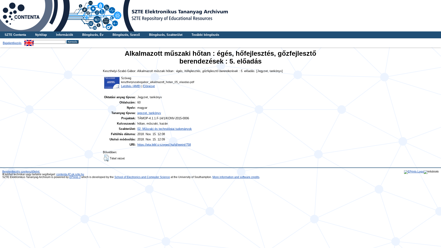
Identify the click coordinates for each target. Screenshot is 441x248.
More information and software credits (235, 177)
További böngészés (205, 34)
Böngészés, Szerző (126, 34)
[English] (29, 41)
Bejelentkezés (12, 43)
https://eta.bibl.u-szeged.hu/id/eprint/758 (164, 144)
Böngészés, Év (92, 34)
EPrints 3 (75, 177)
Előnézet (149, 86)
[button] (106, 158)
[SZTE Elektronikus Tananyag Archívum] (220, 15)
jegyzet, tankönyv (149, 113)
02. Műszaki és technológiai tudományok (164, 129)
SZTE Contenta (15, 34)
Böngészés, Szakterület (165, 34)
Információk (64, 34)
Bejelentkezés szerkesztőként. (21, 171)
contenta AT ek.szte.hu (70, 174)
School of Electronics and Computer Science (142, 177)
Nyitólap (41, 34)
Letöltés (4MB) (131, 86)
